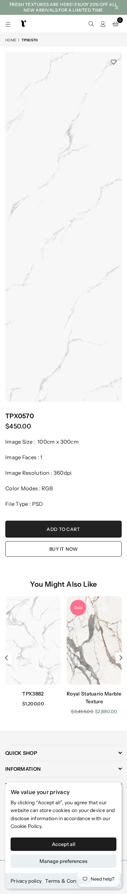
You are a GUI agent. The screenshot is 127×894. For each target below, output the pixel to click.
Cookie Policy (26, 826)
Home (10, 40)
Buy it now (63, 549)
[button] (115, 23)
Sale (78, 607)
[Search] (91, 23)
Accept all (63, 844)
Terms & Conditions (68, 881)
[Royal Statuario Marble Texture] (94, 640)
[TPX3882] (33, 640)
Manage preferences (63, 861)
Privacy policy (26, 881)
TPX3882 (33, 694)
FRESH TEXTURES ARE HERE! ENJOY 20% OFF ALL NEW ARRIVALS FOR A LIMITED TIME (64, 7)
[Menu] (8, 23)
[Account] (103, 23)
